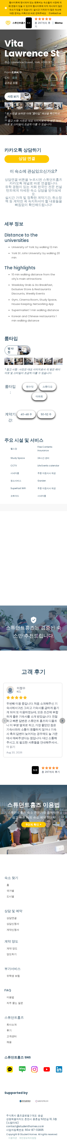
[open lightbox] (17, 96)
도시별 (10, 896)
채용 (9, 1042)
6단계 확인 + (33, 824)
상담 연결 (27, 158)
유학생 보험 (13, 976)
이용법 (10, 997)
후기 (9, 1030)
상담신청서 (13, 924)
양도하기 (12, 954)
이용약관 (12, 1137)
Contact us (55, 13)
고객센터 (12, 1036)
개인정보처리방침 (27, 1137)
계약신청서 (13, 930)
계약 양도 (12, 948)
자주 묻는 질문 (15, 1003)
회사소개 (12, 1024)
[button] (55, 23)
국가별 (10, 890)
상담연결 (12, 918)
